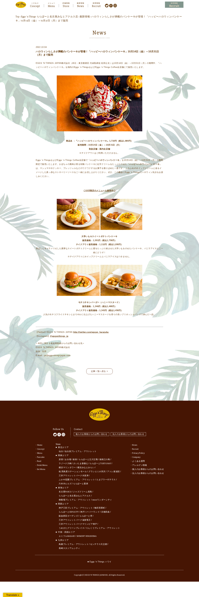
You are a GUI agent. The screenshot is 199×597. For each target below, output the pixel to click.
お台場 (68, 459)
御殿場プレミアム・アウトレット (75, 500)
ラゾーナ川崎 (65, 463)
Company (136, 457)
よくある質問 (138, 461)
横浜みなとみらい (85, 467)
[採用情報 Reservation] (174, 5)
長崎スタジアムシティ (69, 548)
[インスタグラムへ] (115, 5)
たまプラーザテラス (106, 479)
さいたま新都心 (80, 463)
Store (66, 5)
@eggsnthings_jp (59, 336)
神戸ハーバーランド (90, 512)
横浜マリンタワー (67, 467)
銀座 (75, 459)
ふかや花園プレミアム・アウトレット (77, 479)
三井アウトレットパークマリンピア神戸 (78, 524)
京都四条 (105, 512)
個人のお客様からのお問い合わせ (91, 434)
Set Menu (41, 469)
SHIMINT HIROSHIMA (87, 536)
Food (39, 461)
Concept (35, 5)
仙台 (61, 451)
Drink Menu (42, 465)
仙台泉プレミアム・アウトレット (81, 451)
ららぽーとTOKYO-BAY (100, 463)
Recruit (96, 5)
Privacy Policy (138, 453)
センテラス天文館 (98, 544)
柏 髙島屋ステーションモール (73, 471)
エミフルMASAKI (67, 536)
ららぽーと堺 (86, 516)
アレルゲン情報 (139, 465)
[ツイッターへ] (107, 5)
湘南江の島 (104, 459)
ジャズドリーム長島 (82, 492)
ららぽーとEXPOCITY (69, 512)
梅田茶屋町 (99, 508)
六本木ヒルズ (65, 483)
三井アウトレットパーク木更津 (73, 475)
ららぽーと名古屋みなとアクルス (75, 496)
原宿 (61, 459)
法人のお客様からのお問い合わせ (128, 434)
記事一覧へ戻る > (99, 371)
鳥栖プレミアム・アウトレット (73, 544)
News (80, 5)
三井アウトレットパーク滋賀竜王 (75, 520)
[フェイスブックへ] (111, 5)
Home (39, 445)
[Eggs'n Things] (21, 6)
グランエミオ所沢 (96, 471)
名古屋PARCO (65, 492)
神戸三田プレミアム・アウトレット (76, 508)
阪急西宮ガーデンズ (68, 516)
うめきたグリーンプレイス (71, 528)
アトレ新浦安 (113, 471)
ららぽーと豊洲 (80, 483)
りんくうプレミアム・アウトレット (103, 528)
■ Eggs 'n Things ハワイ (99, 562)
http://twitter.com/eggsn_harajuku (91, 332)
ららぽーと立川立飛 (88, 459)
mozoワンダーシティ (102, 500)
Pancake (41, 457)
